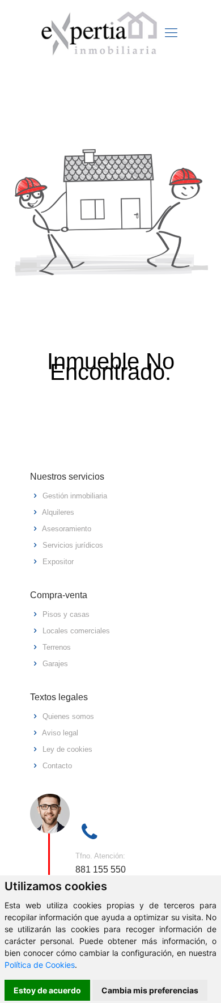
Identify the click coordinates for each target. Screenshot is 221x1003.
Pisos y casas (66, 614)
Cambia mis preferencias (149, 990)
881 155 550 (100, 869)
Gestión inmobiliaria (74, 496)
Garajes (55, 663)
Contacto (57, 765)
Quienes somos (68, 716)
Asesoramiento (66, 528)
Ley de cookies (67, 749)
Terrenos (56, 647)
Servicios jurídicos (72, 545)
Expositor (58, 561)
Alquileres (58, 512)
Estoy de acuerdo (47, 990)
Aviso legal (60, 733)
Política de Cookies (40, 965)
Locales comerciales (76, 631)
